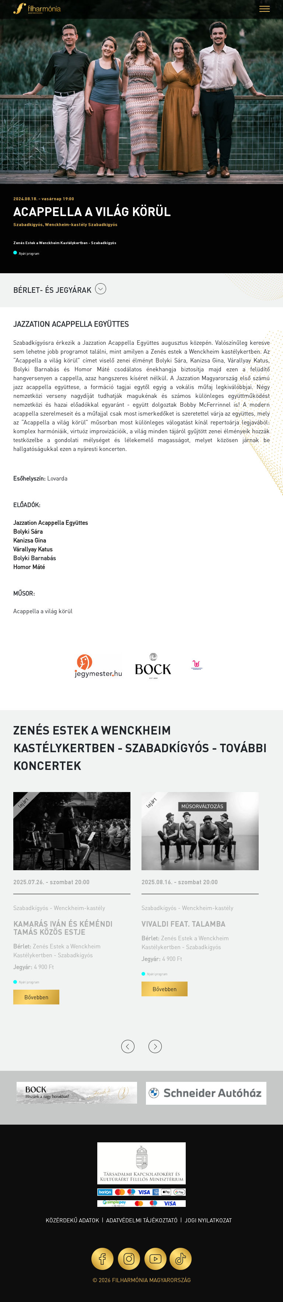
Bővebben (36, 997)
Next (155, 1046)
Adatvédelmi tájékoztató (142, 1220)
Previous (127, 1046)
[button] (264, 10)
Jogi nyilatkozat (208, 1220)
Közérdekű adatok (72, 1220)
